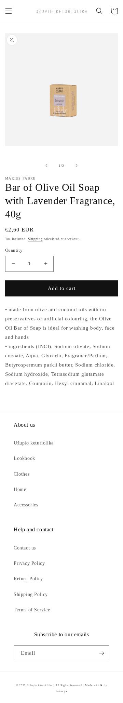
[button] (8, 10)
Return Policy (28, 578)
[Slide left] (46, 165)
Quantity (14, 250)
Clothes (21, 474)
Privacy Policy (29, 563)
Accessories (26, 504)
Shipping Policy (31, 594)
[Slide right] (76, 165)
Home (20, 489)
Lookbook (24, 458)
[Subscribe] (101, 653)
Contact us (25, 548)
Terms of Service (32, 609)
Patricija (61, 691)
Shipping (35, 239)
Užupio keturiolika (34, 443)
